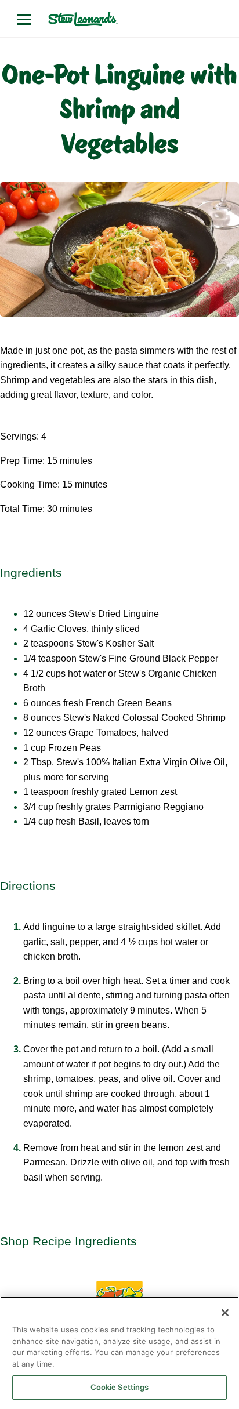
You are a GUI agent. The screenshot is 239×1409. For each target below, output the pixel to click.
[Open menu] (24, 19)
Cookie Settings (119, 1387)
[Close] (225, 1313)
